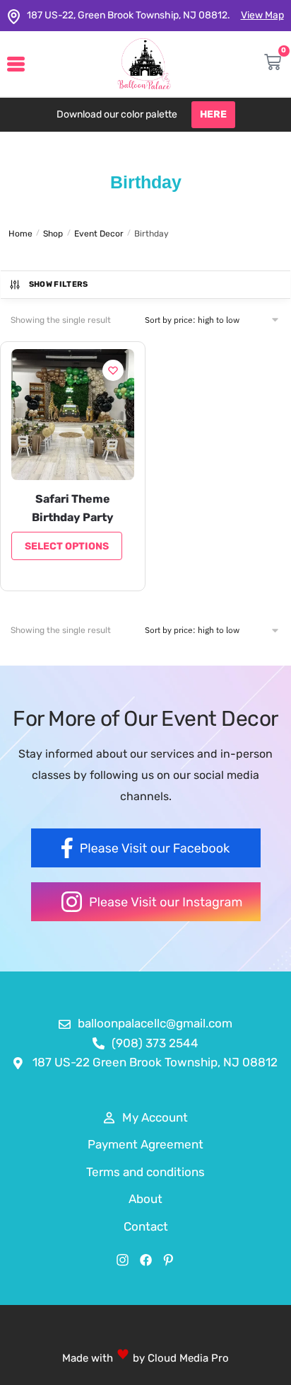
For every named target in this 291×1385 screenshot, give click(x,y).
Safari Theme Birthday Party (73, 508)
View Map (262, 15)
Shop (53, 234)
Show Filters (58, 284)
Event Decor (99, 234)
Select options (67, 546)
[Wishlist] (113, 370)
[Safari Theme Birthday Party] (72, 414)
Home (20, 234)
